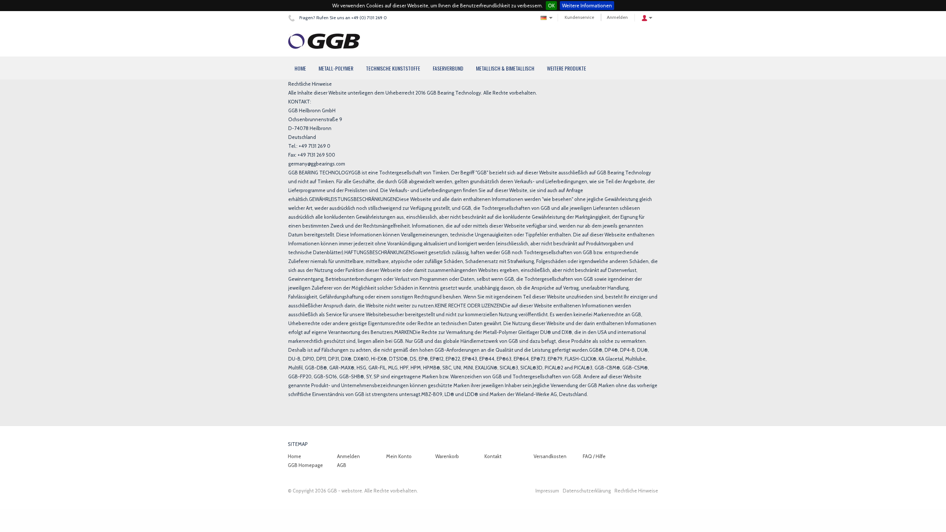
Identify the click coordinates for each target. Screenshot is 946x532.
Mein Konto (399, 456)
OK (551, 5)
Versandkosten (550, 456)
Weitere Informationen (587, 5)
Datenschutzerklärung (587, 491)
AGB (341, 465)
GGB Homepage (305, 465)
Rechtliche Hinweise (636, 491)
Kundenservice (579, 17)
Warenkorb (447, 456)
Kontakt (492, 456)
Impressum (547, 491)
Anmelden (617, 17)
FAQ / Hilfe (594, 456)
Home (294, 456)
